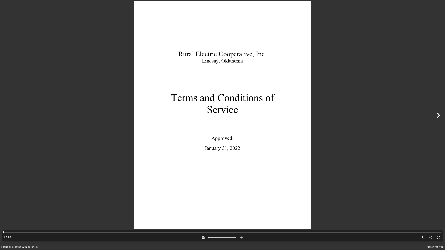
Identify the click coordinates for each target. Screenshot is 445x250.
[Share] (430, 237)
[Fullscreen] (438, 237)
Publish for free (435, 246)
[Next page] (438, 122)
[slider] (222, 237)
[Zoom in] (241, 237)
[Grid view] (203, 237)
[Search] (422, 237)
